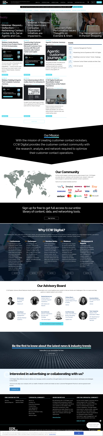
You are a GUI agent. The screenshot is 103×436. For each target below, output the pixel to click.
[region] (51, 433)
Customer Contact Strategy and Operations (61, 10)
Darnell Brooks (45, 312)
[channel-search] (88, 2)
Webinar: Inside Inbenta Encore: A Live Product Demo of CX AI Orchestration (12, 44)
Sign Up (99, 2)
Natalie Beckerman (46, 296)
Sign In (93, 2)
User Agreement (33, 408)
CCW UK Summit (78, 66)
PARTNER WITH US (79, 2)
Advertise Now (57, 417)
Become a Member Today (36, 411)
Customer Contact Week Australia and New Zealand (87, 61)
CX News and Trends (44, 10)
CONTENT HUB (45, 2)
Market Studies (20, 400)
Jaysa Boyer (20, 312)
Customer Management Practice (82, 48)
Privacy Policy (76, 429)
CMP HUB (69, 2)
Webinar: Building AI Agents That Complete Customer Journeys (11, 82)
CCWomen (36, 10)
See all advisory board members (51, 323)
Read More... (5, 74)
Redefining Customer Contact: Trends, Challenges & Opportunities (87, 57)
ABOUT (37, 2)
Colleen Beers (69, 297)
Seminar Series (19, 402)
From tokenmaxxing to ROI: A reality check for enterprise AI (34, 81)
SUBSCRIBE (51, 353)
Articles (7, 400)
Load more (34, 121)
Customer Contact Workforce (79, 10)
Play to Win (32, 413)
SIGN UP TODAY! (81, 420)
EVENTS (63, 2)
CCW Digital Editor (58, 44)
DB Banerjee (20, 298)
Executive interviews (34, 404)
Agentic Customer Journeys (55, 42)
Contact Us (15, 389)
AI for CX (19, 10)
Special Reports (9, 402)
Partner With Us (33, 410)
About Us (31, 400)
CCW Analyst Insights (27, 10)
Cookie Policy (32, 406)
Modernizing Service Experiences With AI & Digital (87, 52)
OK (78, 433)
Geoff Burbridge (69, 312)
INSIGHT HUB (55, 2)
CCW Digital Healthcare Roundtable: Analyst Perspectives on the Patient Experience (55, 83)
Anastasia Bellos (94, 298)
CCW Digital (15, 48)
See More (16, 273)
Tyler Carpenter (94, 311)
